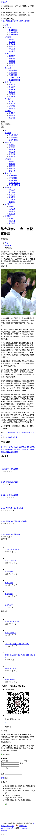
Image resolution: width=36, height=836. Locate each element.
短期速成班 (9, 572)
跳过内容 (4, 2)
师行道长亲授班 (10, 633)
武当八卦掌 (9, 605)
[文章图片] (6, 466)
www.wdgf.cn (25, 828)
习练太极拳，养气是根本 (9, 469)
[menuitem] (6, 25)
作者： (18, 432)
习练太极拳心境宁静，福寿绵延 (12, 508)
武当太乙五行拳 (10, 560)
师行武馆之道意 (10, 668)
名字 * (3, 761)
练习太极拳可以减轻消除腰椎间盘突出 (14, 521)
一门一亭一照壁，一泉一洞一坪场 (17, 644)
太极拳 (14, 437)
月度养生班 (9, 583)
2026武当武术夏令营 (12, 549)
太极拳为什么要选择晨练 (9, 495)
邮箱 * (26, 761)
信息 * (3, 774)
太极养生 (9, 432)
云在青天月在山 (10, 679)
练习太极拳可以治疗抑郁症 (10, 534)
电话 (21, 763)
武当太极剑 (9, 594)
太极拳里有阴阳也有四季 (9, 482)
